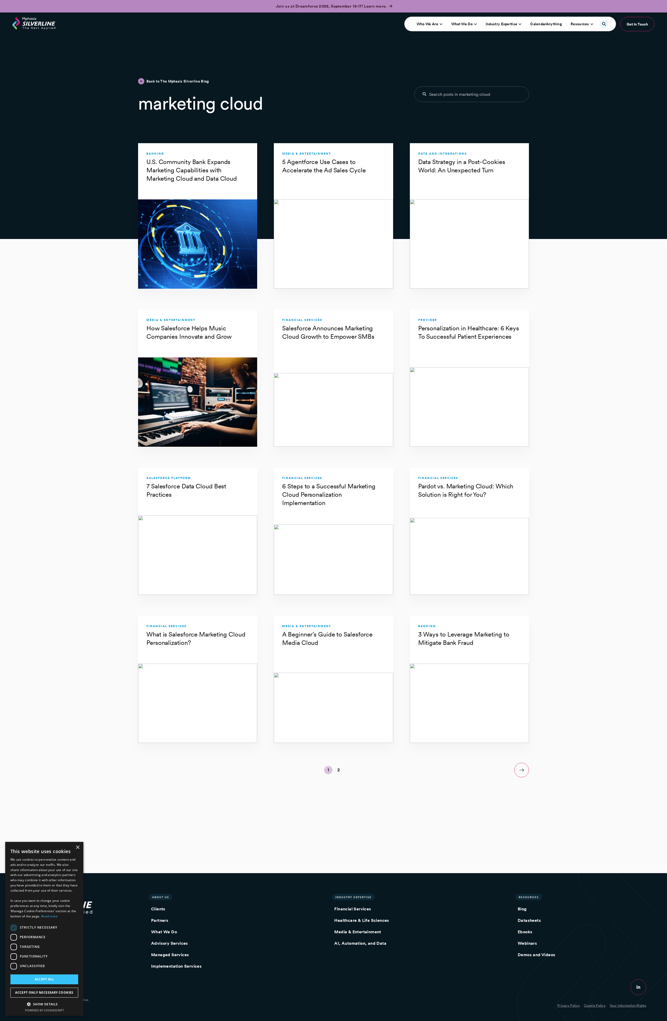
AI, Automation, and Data (360, 943)
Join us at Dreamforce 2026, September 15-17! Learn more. (332, 6)
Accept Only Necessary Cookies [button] (44, 992)
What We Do (462, 24)
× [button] (77, 847)
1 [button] (328, 769)
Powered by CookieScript (44, 1010)
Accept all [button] (44, 979)
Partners (159, 920)
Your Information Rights (628, 1005)
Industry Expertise (501, 24)
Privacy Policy (568, 1005)
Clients (158, 908)
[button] (44, 1004)
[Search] (604, 24)
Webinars (527, 943)
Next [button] (521, 770)
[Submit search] (424, 94)
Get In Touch (637, 24)
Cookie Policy (595, 1005)
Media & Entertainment (357, 931)
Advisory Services (169, 943)
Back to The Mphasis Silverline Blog (177, 81)
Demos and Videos (536, 954)
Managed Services (170, 954)
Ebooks (525, 931)
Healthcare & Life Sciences (361, 920)
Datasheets (529, 920)
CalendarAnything (546, 24)
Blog (522, 908)
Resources (580, 24)
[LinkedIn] (638, 987)
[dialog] (44, 929)
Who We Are (427, 24)
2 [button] (338, 769)
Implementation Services (176, 966)
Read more (49, 916)
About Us (160, 897)
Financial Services (352, 908)
